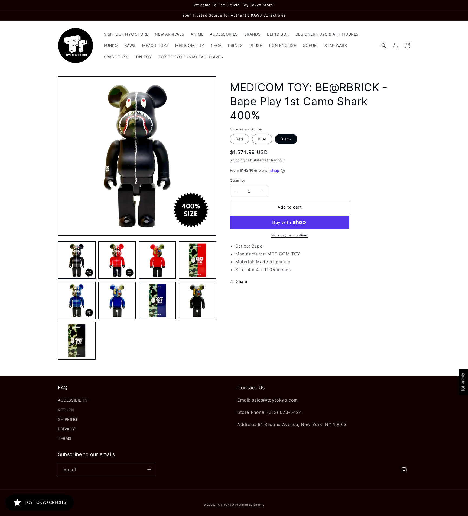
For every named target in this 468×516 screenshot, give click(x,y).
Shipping (237, 160)
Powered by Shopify (250, 504)
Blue (262, 139)
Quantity (237, 180)
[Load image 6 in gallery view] (117, 300)
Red (239, 139)
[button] (383, 46)
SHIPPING (67, 419)
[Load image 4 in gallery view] (197, 260)
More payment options (289, 235)
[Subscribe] (149, 469)
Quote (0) (463, 382)
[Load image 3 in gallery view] (157, 260)
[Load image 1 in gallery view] (77, 260)
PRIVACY (66, 429)
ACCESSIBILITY (73, 400)
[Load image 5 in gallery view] (77, 300)
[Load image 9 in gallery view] (77, 341)
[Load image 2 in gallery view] (117, 260)
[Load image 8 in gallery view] (197, 300)
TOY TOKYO (225, 504)
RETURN (66, 410)
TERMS (65, 438)
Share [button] (241, 281)
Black (286, 139)
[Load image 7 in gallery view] (157, 300)
